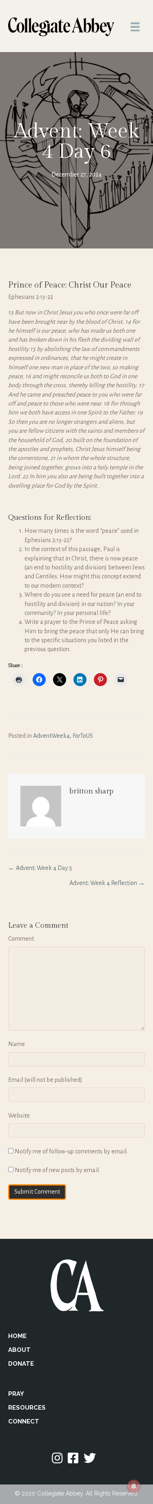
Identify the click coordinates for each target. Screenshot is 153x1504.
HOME (17, 1336)
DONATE (21, 1363)
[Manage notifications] (133, 1486)
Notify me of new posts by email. (57, 1170)
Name (16, 1044)
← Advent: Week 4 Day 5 (40, 868)
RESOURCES (27, 1407)
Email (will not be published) (45, 1080)
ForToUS (83, 735)
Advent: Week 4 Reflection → (107, 883)
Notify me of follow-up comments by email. (71, 1151)
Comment (21, 938)
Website (19, 1115)
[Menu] (135, 26)
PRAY (16, 1393)
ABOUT (19, 1350)
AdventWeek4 (51, 735)
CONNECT (23, 1421)
